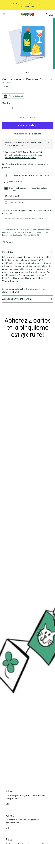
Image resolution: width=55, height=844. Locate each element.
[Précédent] (4, 5)
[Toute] (27, 14)
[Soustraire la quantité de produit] (4, 108)
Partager (9, 242)
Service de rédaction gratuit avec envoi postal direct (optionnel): (26, 212)
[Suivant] (51, 5)
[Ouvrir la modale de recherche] (45, 14)
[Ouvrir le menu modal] (3, 14)
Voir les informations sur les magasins (20, 157)
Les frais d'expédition (12, 164)
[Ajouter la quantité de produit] (12, 108)
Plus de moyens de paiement (27, 134)
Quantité (6, 103)
